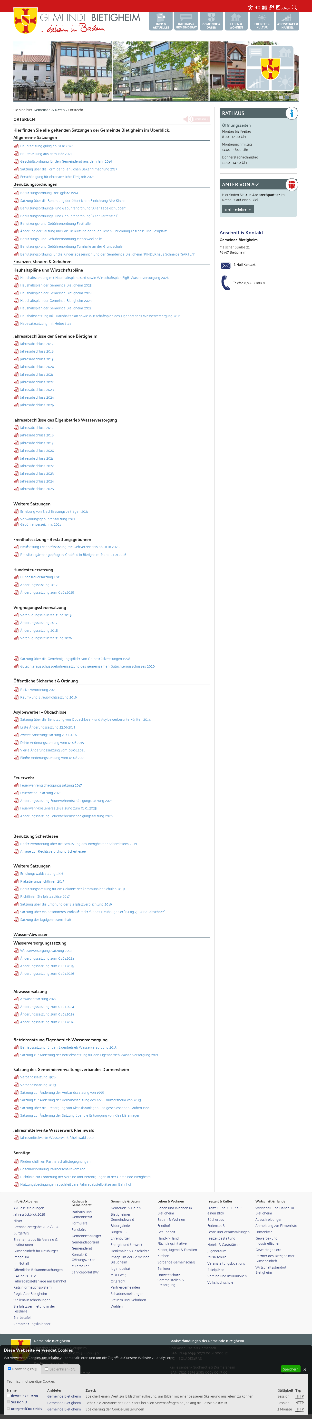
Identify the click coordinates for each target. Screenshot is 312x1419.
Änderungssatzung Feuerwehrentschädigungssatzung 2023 (66, 800)
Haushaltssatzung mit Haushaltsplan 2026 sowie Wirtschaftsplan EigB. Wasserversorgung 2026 (94, 277)
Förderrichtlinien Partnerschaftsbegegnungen (55, 1161)
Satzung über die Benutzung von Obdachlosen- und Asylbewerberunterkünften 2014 (85, 719)
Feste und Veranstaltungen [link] (228, 1232)
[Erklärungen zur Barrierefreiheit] (250, 7)
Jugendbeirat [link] (120, 1268)
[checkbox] (9, 1368)
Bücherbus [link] (215, 1219)
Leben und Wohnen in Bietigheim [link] (174, 1210)
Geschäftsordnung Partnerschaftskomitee (52, 1168)
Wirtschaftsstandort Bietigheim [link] (270, 1269)
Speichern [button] (290, 1369)
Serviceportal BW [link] (85, 1272)
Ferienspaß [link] (216, 1225)
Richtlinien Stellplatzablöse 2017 (45, 896)
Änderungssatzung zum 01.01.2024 (47, 958)
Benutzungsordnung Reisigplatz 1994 (49, 192)
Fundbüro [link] (79, 1229)
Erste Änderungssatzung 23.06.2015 (48, 726)
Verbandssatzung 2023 (38, 1084)
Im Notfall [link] (21, 1263)
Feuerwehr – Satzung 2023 (40, 792)
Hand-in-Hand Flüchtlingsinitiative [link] (172, 1240)
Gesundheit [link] (166, 1232)
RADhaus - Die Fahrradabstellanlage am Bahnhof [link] (39, 1278)
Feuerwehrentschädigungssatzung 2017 (51, 785)
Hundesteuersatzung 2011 (40, 576)
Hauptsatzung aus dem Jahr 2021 (46, 153)
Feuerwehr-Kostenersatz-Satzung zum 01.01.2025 (58, 807)
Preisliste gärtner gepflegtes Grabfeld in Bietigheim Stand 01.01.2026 (73, 554)
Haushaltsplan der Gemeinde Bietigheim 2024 (56, 292)
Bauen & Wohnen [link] (171, 1219)
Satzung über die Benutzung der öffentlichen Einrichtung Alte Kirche (73, 200)
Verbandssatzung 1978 (38, 1076)
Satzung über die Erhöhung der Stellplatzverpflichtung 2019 (66, 904)
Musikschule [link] (216, 1257)
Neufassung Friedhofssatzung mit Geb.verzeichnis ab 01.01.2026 (69, 546)
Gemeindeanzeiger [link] (86, 1235)
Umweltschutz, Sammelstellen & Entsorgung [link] (170, 1279)
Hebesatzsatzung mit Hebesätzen (46, 323)
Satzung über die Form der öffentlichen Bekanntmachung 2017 (68, 168)
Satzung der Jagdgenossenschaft (45, 919)
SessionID (19, 1402)
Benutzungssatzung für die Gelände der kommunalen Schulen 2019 (72, 888)
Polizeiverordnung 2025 (38, 689)
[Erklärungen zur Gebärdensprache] (271, 7)
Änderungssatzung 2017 (39, 584)
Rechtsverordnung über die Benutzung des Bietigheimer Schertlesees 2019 (78, 843)
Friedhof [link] (163, 1225)
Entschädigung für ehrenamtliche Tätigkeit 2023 (57, 176)
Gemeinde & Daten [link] (126, 1208)
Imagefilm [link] (21, 1257)
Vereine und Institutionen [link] (227, 1276)
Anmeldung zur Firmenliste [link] (276, 1225)
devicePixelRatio (24, 1395)
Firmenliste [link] (264, 1232)
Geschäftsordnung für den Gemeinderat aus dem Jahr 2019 (66, 161)
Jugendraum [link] (216, 1251)
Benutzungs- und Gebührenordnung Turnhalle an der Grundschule (71, 246)
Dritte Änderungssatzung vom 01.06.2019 (52, 742)
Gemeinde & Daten (49, 109)
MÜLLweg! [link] (119, 1274)
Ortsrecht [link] (118, 1281)
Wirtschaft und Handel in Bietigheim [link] (274, 1210)
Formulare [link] (80, 1223)
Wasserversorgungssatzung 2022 (46, 950)
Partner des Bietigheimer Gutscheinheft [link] (274, 1258)
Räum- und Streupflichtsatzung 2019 (48, 697)
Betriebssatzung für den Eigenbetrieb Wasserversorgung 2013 (68, 1047)
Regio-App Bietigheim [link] (30, 1293)
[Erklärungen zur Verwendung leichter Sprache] (264, 7)
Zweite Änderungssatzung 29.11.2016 (48, 734)
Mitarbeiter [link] (80, 1266)
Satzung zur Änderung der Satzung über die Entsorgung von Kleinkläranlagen (80, 1115)
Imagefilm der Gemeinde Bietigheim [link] (130, 1259)
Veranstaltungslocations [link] (226, 1263)
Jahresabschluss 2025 (37, 404)
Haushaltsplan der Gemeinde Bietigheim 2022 (55, 307)
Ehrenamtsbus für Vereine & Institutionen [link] (35, 1241)
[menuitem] (250, 7)
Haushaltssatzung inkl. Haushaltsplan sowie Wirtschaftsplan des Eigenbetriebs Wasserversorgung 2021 (100, 315)
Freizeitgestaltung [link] (221, 1238)
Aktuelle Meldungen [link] (28, 1208)
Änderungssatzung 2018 (39, 630)
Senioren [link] (164, 1268)
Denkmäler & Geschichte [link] (130, 1251)
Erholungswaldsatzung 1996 (42, 873)
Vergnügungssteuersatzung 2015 (46, 614)
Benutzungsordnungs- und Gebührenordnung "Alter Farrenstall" (69, 215)
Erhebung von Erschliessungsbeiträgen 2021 (54, 511)
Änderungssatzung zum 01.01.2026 (47, 973)
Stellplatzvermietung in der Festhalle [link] (34, 1308)
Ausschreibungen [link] (268, 1219)
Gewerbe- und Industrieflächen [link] (267, 1240)
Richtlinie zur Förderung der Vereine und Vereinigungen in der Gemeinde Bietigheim (85, 1176)
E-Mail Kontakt (244, 264)
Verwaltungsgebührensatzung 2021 (47, 518)
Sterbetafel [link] (21, 1317)
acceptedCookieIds (26, 1408)
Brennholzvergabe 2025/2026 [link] (36, 1226)
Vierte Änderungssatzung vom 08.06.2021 (52, 749)
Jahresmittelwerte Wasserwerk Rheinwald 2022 (57, 1137)
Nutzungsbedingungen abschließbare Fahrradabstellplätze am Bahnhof (75, 1184)
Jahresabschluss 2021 (36, 374)
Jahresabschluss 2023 (37, 389)
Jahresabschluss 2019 (37, 358)
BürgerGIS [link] (21, 1233)
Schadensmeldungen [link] (127, 1293)
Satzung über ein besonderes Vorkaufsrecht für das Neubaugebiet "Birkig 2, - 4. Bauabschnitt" (92, 911)
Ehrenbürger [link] (120, 1238)
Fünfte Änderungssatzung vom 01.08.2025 (52, 757)
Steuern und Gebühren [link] (128, 1300)
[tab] (22, 1368)
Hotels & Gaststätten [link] (223, 1244)
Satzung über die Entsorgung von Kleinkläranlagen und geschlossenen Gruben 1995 (85, 1107)
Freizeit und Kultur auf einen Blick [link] (224, 1210)
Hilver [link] (17, 1220)
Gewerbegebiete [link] (268, 1249)
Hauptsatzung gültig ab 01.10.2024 (46, 145)
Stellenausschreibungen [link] (31, 1300)
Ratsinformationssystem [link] (32, 1287)
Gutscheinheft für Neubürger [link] (35, 1251)
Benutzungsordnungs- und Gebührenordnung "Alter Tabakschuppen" (73, 207)
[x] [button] (304, 1369)
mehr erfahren (237, 209)
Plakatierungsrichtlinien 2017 (42, 881)
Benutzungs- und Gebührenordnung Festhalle (55, 223)
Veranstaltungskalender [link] (31, 1323)
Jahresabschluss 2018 (37, 351)
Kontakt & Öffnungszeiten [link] (83, 1256)
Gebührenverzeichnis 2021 (40, 524)
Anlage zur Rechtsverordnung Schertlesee (53, 851)
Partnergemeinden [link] (125, 1287)
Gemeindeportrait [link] (85, 1242)
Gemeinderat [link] (82, 1248)
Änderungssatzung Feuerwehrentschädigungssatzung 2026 (66, 815)
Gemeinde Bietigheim (64, 1396)
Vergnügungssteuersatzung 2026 (46, 637)
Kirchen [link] (163, 1255)
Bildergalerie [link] (120, 1225)
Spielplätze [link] (215, 1269)
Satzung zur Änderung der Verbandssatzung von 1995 (62, 1092)
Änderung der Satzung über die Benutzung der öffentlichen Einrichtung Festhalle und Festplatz (93, 230)
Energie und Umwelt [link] (126, 1244)
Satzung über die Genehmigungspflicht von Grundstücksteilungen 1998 (75, 658)
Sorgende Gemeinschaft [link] (176, 1262)
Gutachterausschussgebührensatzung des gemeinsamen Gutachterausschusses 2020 (87, 666)
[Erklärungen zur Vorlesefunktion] (257, 7)
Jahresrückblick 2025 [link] (29, 1214)
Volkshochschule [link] (220, 1282)
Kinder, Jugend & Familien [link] (177, 1249)
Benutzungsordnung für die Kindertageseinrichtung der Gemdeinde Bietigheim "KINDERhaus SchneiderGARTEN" (107, 253)
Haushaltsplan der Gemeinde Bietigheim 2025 (56, 284)
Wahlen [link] (117, 1306)
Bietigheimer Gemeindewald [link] (122, 1216)
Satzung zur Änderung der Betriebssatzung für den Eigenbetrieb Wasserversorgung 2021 (89, 1054)
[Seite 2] (156, 71)
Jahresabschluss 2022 (37, 381)
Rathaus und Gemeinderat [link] (82, 1214)
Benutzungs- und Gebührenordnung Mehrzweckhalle (61, 238)
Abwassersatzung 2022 (38, 998)
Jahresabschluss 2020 (37, 366)
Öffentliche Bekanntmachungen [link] (38, 1269)
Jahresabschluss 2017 (36, 343)
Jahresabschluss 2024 (37, 397)
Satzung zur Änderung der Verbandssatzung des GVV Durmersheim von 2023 (80, 1099)
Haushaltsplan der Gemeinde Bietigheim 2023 (56, 300)
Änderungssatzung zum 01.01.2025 (47, 592)
